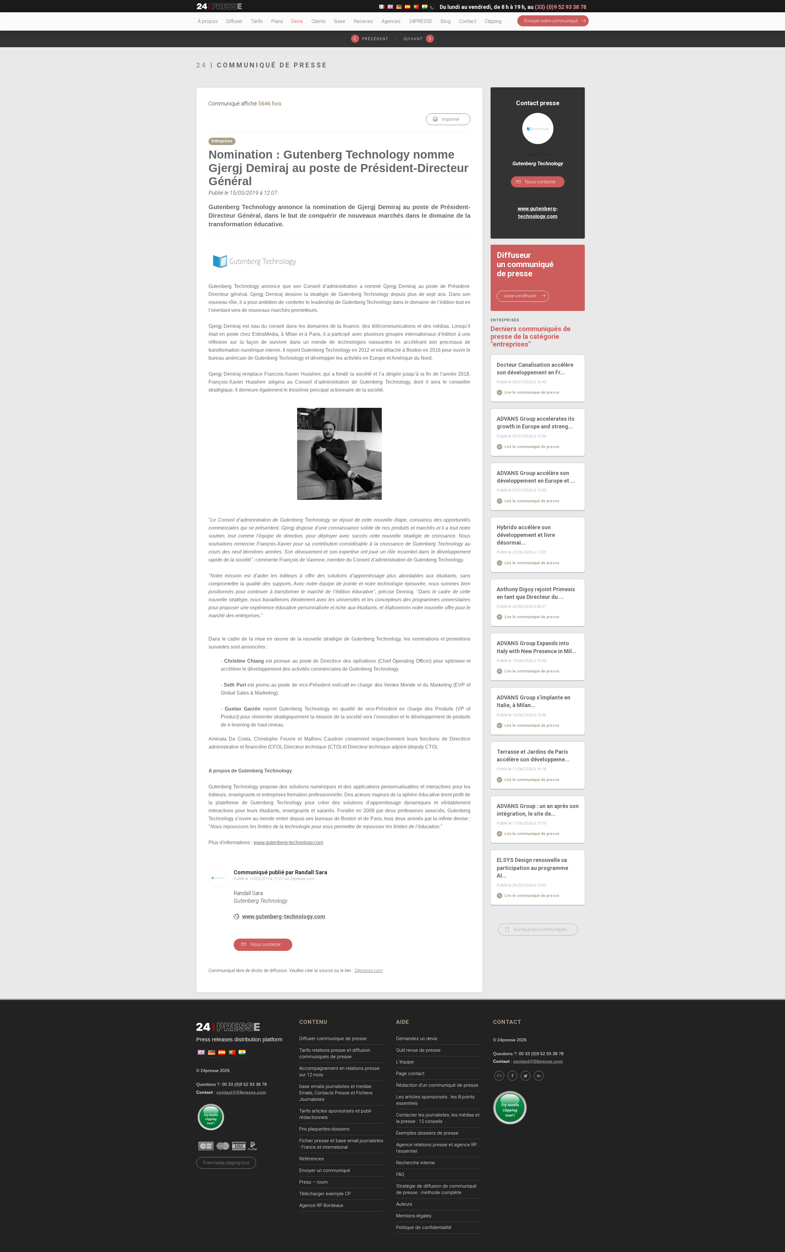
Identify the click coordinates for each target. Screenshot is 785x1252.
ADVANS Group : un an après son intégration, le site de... (538, 810)
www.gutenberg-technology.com (288, 842)
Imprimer (450, 119)
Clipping (493, 21)
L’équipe (405, 1062)
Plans (277, 21)
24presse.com (368, 970)
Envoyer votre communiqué (550, 20)
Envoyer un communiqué (324, 1170)
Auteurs (404, 1204)
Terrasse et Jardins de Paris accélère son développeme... (533, 756)
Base (339, 21)
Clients (319, 21)
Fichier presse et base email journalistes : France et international (341, 1144)
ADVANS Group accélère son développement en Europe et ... (536, 477)
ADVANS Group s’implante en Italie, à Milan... (533, 701)
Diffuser (234, 21)
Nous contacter (265, 944)
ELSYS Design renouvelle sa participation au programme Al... (532, 868)
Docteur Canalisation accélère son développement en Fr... (535, 369)
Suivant (414, 39)
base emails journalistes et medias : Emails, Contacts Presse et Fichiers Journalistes (336, 1093)
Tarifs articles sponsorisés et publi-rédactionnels (335, 1114)
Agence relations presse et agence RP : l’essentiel (437, 1148)
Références (311, 1159)
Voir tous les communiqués (540, 929)
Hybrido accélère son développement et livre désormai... (526, 535)
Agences (390, 21)
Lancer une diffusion (520, 296)
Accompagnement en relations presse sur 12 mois (339, 1072)
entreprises (505, 320)
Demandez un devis (416, 1038)
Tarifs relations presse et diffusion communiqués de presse (334, 1053)
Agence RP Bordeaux (321, 1205)
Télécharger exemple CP (325, 1193)
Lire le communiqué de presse (531, 392)
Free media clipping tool (226, 1162)
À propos (208, 21)
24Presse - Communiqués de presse (219, 6)
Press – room (313, 1182)
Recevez (363, 21)
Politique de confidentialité (423, 1227)
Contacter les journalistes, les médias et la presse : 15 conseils (438, 1118)
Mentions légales (413, 1216)
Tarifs (257, 21)
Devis (297, 21)
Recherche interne (415, 1163)
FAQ (400, 1174)
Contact (467, 21)
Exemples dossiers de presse (427, 1133)
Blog (445, 21)
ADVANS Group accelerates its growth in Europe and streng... (535, 422)
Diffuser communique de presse (333, 1038)
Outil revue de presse (418, 1050)
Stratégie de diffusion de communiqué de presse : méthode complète (436, 1189)
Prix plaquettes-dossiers (324, 1129)
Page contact (410, 1073)
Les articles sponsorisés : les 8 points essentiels (435, 1100)
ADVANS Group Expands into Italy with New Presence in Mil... (536, 647)
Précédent (375, 39)
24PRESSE (420, 21)
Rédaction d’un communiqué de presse (437, 1085)
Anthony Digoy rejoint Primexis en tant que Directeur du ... (536, 593)
